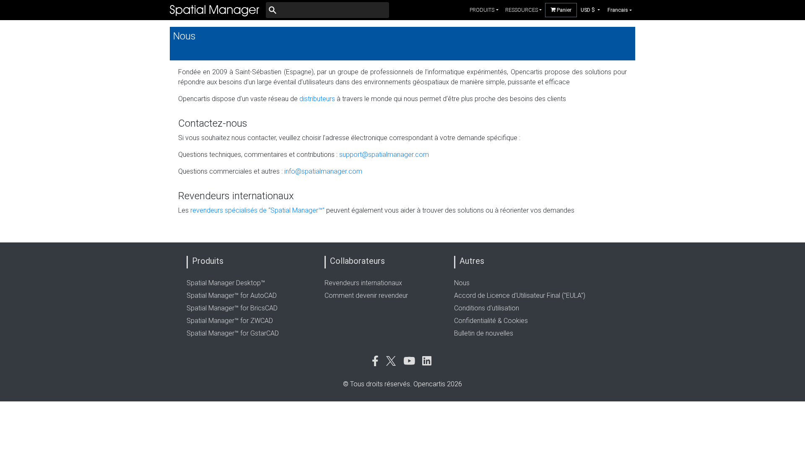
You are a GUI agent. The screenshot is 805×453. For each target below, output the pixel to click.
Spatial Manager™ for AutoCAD (232, 295)
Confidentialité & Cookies (491, 321)
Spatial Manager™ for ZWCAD (230, 321)
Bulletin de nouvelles (483, 333)
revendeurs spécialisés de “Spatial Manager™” (257, 210)
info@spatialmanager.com (323, 171)
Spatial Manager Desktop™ (226, 283)
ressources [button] (521, 10)
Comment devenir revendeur (366, 295)
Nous (462, 283)
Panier (563, 10)
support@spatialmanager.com (384, 155)
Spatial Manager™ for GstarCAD (233, 333)
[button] (590, 10)
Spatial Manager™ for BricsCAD (232, 308)
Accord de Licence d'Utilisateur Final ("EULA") (519, 295)
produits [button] (482, 10)
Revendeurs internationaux (363, 283)
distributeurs (317, 99)
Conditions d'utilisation (486, 308)
